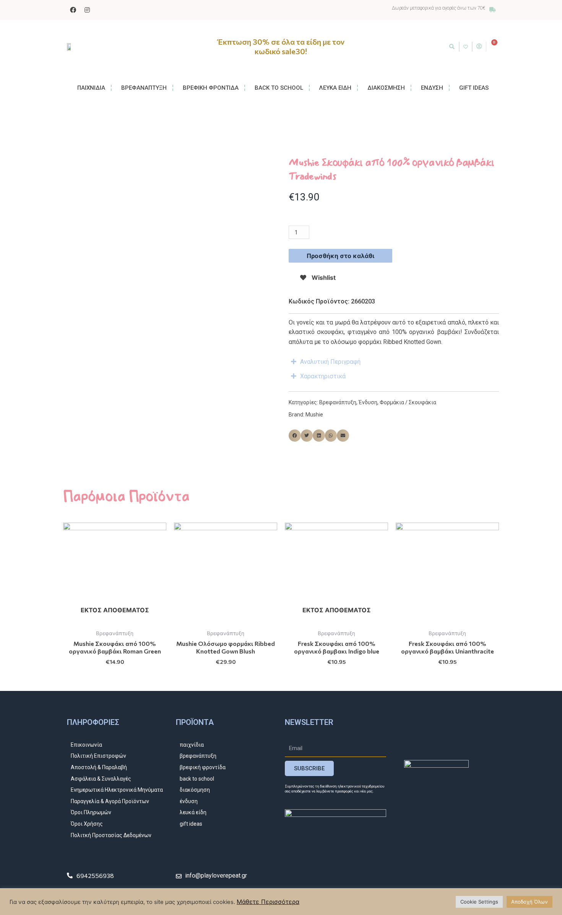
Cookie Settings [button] (479, 902)
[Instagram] (87, 10)
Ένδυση (368, 402)
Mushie (314, 415)
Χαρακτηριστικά (323, 376)
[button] (452, 47)
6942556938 (95, 875)
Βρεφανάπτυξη (337, 402)
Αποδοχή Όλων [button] (529, 902)
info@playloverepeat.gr (216, 875)
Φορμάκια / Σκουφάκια (408, 402)
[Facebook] (73, 10)
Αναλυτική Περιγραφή (330, 361)
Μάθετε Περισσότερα (268, 901)
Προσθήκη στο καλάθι (340, 256)
